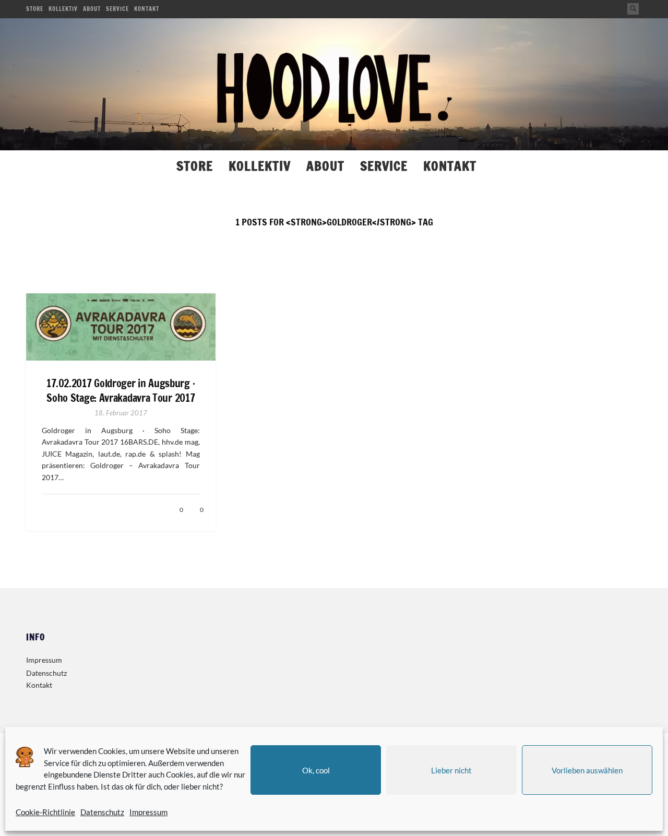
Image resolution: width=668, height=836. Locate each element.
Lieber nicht (451, 770)
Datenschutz (102, 812)
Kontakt (146, 9)
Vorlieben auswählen (587, 770)
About (92, 9)
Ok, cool (316, 770)
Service (117, 9)
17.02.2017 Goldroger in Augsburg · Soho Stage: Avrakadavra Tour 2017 (120, 390)
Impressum (148, 812)
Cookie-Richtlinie (45, 812)
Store (34, 9)
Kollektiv (63, 9)
